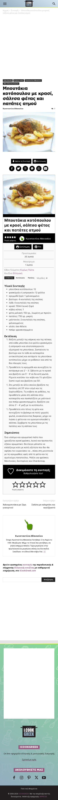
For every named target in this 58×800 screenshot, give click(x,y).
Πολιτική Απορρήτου (29, 789)
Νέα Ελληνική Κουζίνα (11, 84)
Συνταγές (15, 10)
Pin (39, 246)
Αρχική (5, 10)
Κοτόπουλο (20, 278)
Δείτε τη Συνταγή (22, 161)
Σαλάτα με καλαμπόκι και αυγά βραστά (43, 506)
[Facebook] (14, 778)
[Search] (54, 4)
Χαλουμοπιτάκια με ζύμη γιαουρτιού (14, 506)
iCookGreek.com (28, 570)
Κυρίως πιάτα (18, 80)
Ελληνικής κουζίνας (24, 567)
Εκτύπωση (41, 161)
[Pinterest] (29, 778)
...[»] (44, 552)
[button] (4, 4)
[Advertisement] (29, 617)
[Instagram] (21, 778)
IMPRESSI (43, 797)
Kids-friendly (8, 80)
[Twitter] (36, 778)
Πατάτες (31, 278)
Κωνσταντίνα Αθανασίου (33, 80)
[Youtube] (44, 778)
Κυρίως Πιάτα (27, 270)
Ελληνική (17, 273)
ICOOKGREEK (24, 794)
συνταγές (27, 564)
